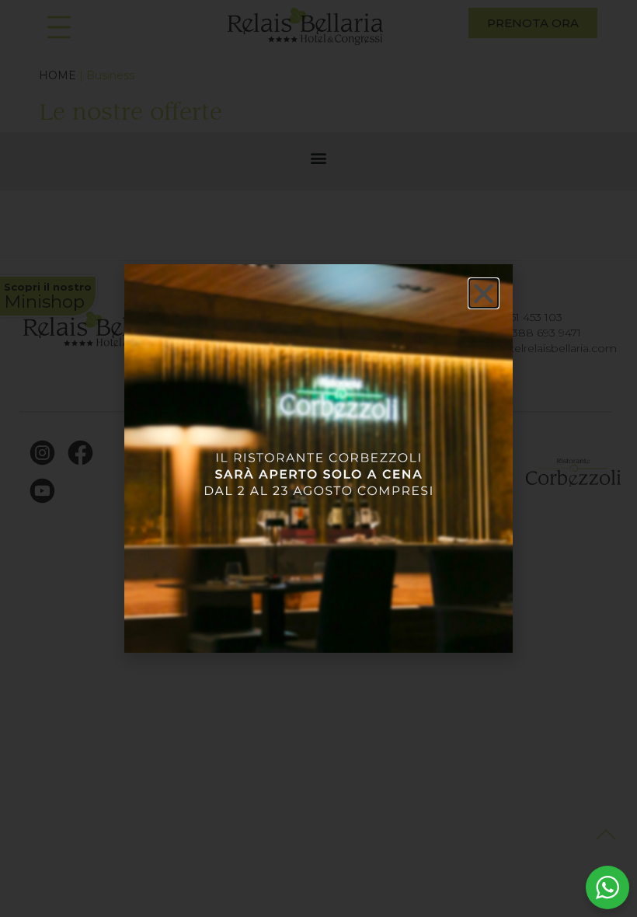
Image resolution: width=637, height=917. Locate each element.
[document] (318, 458)
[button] (483, 293)
